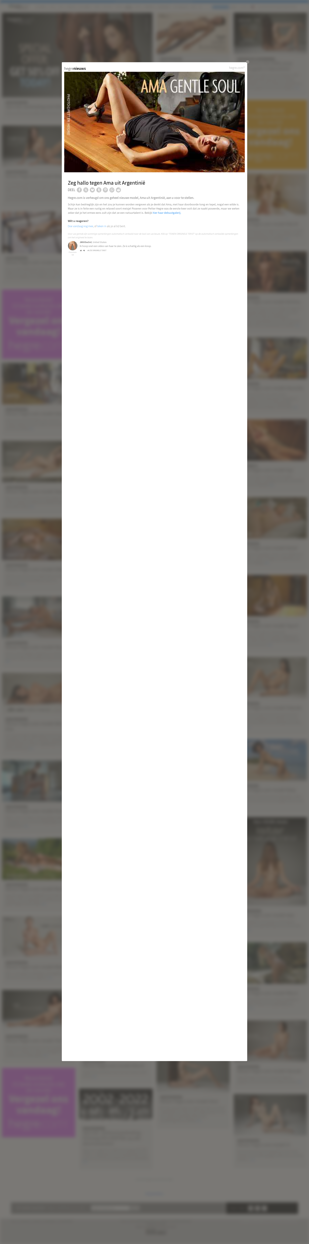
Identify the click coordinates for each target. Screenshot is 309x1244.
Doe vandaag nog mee (80, 226)
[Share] (79, 189)
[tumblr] (98, 189)
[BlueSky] (92, 189)
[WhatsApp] (111, 189)
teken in (101, 226)
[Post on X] (85, 189)
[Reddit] (118, 189)
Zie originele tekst (98, 250)
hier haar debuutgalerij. (167, 213)
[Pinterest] (105, 189)
